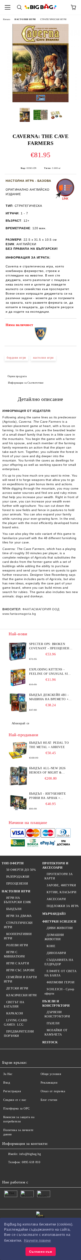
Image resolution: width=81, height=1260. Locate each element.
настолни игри (43, 357)
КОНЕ (51, 946)
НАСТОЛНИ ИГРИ (25, 19)
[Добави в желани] (70, 325)
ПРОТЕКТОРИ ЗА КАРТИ (58, 876)
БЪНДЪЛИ (13, 909)
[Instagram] (26, 1170)
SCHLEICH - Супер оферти (59, 991)
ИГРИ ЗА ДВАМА (19, 916)
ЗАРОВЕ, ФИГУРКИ (61, 885)
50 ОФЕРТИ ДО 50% (21, 869)
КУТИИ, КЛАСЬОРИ (61, 892)
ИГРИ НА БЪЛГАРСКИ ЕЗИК (17, 900)
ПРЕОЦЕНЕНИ (17, 883)
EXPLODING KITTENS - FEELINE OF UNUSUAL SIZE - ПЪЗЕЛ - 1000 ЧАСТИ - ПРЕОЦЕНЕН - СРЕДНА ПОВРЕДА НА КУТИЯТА (50, 672)
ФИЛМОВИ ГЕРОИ (60, 982)
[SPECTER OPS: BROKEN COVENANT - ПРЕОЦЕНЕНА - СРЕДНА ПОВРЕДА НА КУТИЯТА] (18, 651)
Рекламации (49, 1082)
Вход (6, 1082)
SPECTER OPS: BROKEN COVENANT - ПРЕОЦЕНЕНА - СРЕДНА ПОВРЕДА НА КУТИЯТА (50, 646)
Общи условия (51, 1074)
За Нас (7, 1074)
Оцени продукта (17, 376)
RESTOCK (50, 1042)
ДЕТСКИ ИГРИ (17, 988)
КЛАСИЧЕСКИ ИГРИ (21, 995)
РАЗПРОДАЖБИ (17, 876)
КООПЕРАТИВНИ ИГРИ (18, 936)
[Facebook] (7, 1170)
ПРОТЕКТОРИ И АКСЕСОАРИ (55, 865)
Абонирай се (20, 723)
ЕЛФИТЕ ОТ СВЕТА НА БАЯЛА (60, 973)
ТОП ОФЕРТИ (13, 863)
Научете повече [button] (37, 1240)
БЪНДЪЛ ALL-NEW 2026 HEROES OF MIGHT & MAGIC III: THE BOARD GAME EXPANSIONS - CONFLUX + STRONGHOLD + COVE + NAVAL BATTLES (49, 771)
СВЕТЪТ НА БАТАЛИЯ (14, 1004)
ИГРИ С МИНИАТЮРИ (14, 954)
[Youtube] (36, 1170)
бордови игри (16, 357)
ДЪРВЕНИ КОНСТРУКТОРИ (57, 1014)
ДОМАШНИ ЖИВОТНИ (54, 937)
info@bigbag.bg (30, 1154)
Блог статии (49, 1100)
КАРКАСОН (14, 1013)
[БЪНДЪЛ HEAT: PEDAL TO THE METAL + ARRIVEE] (18, 750)
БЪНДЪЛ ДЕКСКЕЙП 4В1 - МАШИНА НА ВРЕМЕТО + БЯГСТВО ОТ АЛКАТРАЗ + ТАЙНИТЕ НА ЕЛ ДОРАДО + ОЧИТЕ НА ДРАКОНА (50, 697)
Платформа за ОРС (16, 1108)
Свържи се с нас (14, 1100)
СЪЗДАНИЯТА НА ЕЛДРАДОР (58, 962)
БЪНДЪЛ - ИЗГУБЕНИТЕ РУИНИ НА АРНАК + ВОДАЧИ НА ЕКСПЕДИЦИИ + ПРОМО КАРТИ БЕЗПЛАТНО (49, 796)
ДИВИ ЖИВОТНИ (60, 928)
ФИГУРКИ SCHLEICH (59, 921)
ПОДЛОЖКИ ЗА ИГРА (63, 906)
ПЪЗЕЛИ (53, 1023)
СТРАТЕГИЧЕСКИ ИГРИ (53, 19)
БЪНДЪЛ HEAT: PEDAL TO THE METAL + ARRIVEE (49, 745)
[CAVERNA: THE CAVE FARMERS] (40, 101)
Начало (6, 19)
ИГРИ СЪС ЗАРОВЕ (20, 970)
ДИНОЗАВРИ (56, 953)
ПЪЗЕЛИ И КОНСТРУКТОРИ (56, 1003)
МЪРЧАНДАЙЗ (54, 913)
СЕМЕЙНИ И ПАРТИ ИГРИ (20, 979)
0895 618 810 (31, 1162)
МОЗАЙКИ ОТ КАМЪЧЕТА (56, 1032)
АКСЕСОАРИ (56, 899)
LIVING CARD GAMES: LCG (15, 1022)
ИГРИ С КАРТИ (17, 963)
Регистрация (12, 1091)
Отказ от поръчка (53, 1091)
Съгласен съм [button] (40, 1251)
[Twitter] (17, 1170)
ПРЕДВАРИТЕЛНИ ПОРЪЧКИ (19, 1033)
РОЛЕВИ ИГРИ (17, 945)
